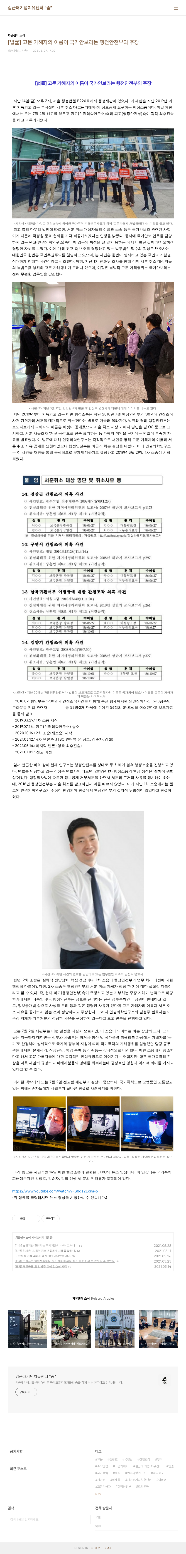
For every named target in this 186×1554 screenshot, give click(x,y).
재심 (117, 1473)
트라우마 (143, 1486)
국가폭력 (102, 1473)
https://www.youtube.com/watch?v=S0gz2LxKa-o (55, 1191)
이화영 (162, 1480)
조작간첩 (102, 1466)
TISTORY (94, 1548)
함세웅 (116, 1480)
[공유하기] (29, 1218)
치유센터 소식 (23, 1237)
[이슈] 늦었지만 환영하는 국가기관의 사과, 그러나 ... (46, 1245)
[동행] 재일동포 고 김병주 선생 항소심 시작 (41, 1266)
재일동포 (158, 1473)
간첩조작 (144, 1459)
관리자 (108, 1548)
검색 (86, 1519)
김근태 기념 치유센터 (148, 1466)
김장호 (113, 1459)
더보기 (98, 1494)
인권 (171, 1466)
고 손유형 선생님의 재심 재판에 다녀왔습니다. (43, 1256)
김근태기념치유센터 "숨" (30, 7)
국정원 (128, 1459)
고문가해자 (121, 1466)
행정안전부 (124, 1486)
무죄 (159, 1459)
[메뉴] (176, 7)
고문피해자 (104, 1486)
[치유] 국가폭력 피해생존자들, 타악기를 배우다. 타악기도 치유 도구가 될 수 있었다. (65, 1261)
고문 (100, 1459)
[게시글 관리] (35, 1218)
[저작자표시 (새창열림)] (62, 1218)
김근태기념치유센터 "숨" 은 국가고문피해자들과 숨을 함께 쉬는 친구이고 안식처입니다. (69, 1382)
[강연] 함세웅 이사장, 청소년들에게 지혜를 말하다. (45, 1250)
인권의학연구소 (136, 1473)
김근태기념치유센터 (139, 1480)
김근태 (101, 1480)
